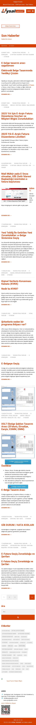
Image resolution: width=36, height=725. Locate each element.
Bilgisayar (24, 636)
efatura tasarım (28, 54)
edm (16, 646)
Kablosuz (15, 658)
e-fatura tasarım (16, 54)
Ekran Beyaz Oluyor (15, 652)
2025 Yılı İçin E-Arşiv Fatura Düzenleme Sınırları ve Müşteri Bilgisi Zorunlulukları (17, 116)
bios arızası (16, 639)
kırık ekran (28, 663)
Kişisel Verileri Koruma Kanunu (20, 273)
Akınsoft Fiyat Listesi (8, 4)
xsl (15, 417)
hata (21, 518)
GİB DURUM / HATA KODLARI (17, 525)
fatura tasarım (13, 547)
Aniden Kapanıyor (7, 636)
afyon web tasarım (23, 633)
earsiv (22, 415)
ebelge (12, 105)
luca (23, 666)
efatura (18, 105)
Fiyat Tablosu (29, 4)
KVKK (2, 275)
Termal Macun (6, 669)
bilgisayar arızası (6, 639)
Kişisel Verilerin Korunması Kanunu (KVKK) (16, 282)
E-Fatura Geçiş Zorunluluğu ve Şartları (18, 555)
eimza (24, 105)
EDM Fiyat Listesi (20, 4)
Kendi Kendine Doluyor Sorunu (10, 660)
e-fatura (13, 165)
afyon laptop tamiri (18, 630)
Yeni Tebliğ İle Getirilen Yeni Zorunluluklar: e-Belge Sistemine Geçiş (16, 235)
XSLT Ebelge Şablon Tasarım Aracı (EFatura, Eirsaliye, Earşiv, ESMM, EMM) (17, 426)
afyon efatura (15, 545)
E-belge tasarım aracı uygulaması (13, 64)
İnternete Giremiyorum (15, 671)
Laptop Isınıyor (16, 666)
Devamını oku (5, 94)
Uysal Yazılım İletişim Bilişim (14, 681)
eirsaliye (10, 417)
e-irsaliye (22, 642)
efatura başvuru (7, 649)
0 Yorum (6, 56)
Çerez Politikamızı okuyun (8, 703)
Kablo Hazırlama (6, 658)
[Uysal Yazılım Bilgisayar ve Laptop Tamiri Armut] (14, 678)
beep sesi (17, 636)
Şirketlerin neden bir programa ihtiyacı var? (13, 323)
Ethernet (24, 652)
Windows (18, 669)
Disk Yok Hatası (25, 639)
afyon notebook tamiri (9, 633)
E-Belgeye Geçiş (10, 363)
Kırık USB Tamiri (6, 666)
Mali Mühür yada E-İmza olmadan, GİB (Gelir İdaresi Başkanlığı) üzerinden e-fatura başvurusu (16, 177)
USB (13, 669)
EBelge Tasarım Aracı (10, 26)
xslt (19, 417)
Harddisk (19, 655)
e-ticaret (29, 642)
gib (30, 165)
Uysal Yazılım (13, 415)
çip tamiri (4, 671)
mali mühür (31, 105)
